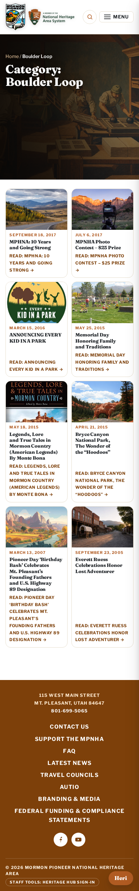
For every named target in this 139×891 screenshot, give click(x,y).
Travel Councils (69, 775)
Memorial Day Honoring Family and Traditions (95, 341)
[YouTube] (78, 840)
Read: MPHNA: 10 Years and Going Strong (30, 263)
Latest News (70, 763)
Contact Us (69, 726)
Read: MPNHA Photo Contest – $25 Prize (100, 259)
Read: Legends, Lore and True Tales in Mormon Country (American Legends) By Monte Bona (34, 480)
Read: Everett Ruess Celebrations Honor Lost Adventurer (101, 632)
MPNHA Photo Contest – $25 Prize (98, 245)
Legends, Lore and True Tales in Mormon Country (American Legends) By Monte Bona (33, 446)
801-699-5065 (69, 710)
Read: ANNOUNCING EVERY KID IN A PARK (33, 366)
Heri (120, 878)
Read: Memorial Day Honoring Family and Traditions (102, 362)
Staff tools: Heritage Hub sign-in (52, 882)
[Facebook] (61, 840)
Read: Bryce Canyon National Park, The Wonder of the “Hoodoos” (100, 484)
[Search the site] (90, 17)
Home (12, 56)
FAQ (69, 751)
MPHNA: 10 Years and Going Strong (30, 245)
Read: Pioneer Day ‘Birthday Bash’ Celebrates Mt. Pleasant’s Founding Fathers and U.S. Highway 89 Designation (34, 618)
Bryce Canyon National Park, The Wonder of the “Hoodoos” (92, 443)
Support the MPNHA (69, 739)
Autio (69, 787)
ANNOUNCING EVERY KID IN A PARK (35, 338)
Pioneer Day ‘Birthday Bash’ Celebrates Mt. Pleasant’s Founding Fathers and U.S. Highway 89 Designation (35, 574)
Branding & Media (69, 799)
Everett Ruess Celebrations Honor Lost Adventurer (98, 565)
